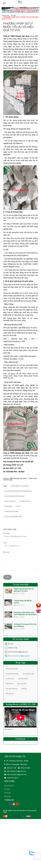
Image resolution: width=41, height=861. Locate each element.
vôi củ (18, 506)
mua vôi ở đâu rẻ (10, 501)
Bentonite (7, 796)
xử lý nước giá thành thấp (13, 516)
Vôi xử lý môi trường (11, 511)
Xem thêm (8, 729)
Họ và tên (6, 533)
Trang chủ (5, 15)
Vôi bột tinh (8, 506)
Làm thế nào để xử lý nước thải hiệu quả (17, 491)
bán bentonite (23, 679)
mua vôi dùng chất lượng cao (14, 496)
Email (5, 542)
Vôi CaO (7, 789)
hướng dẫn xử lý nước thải (19, 486)
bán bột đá (9, 684)
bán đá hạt (9, 693)
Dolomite (7, 793)
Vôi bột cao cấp (25, 501)
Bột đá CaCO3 (9, 786)
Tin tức (13, 15)
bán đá (24, 688)
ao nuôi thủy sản (28, 674)
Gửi (7, 577)
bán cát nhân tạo (11, 688)
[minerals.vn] (20, 10)
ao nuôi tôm (10, 679)
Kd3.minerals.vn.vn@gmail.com (19, 656)
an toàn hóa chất (11, 669)
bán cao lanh (21, 684)
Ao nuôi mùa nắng (12, 674)
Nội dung (6, 552)
